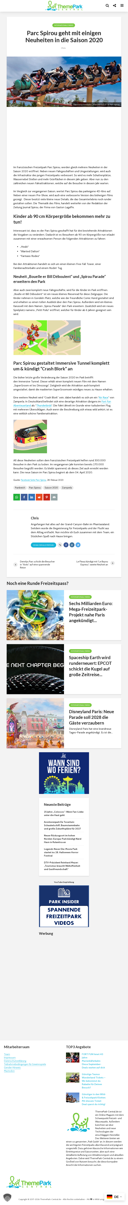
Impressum (10, 1057)
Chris (63, 48)
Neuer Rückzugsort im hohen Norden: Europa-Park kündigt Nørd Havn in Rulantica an (62, 839)
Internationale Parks (63, 25)
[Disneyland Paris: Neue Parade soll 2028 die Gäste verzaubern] (35, 723)
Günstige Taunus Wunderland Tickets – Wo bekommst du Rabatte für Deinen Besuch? (93, 1081)
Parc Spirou (35, 487)
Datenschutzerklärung (15, 1060)
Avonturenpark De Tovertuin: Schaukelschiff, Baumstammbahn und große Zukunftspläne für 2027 (62, 825)
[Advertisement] (64, 137)
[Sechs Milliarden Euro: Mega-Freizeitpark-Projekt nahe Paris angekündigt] (35, 614)
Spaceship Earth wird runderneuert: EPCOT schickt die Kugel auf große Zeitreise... (90, 666)
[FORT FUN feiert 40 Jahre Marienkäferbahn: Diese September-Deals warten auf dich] (72, 1057)
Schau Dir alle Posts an (43, 545)
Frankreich (20, 487)
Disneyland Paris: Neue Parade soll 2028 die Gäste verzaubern (91, 717)
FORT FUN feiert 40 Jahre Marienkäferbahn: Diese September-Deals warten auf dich (93, 1061)
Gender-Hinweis (12, 1067)
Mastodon (9, 1070)
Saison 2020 (51, 487)
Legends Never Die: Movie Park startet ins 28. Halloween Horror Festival (61, 852)
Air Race (103, 397)
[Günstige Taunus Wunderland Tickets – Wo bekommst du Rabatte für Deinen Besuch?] (72, 1077)
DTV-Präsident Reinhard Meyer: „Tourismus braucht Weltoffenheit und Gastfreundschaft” (62, 866)
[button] (7, 1197)
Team (7, 1054)
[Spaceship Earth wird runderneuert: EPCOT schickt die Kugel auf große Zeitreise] (35, 668)
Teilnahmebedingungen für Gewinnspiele (25, 1064)
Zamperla (67, 487)
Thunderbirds (43, 405)
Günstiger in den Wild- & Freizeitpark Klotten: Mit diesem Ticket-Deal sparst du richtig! (94, 1099)
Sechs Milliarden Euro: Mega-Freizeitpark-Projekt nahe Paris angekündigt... (90, 612)
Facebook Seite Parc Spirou (33, 480)
